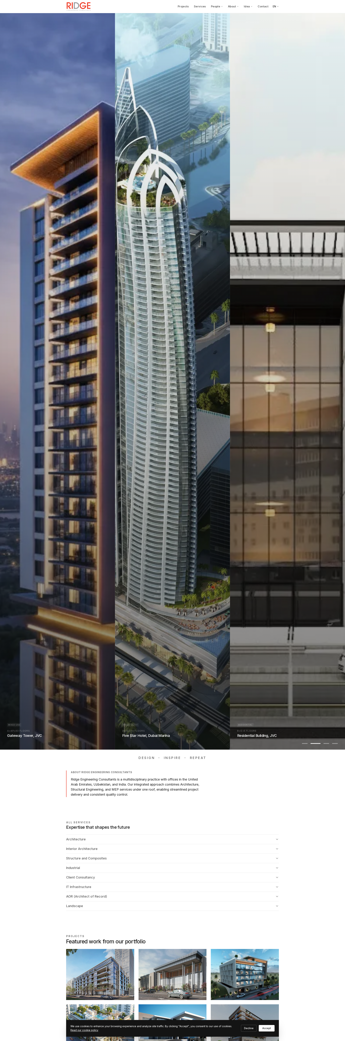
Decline (249, 1028)
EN (274, 6)
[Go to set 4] (335, 743)
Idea (247, 6)
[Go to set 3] (324, 743)
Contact (263, 6)
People (215, 6)
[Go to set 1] (305, 743)
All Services (78, 822)
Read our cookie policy (84, 1030)
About (232, 6)
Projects (183, 6)
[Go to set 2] (313, 743)
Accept (266, 1028)
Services (200, 6)
